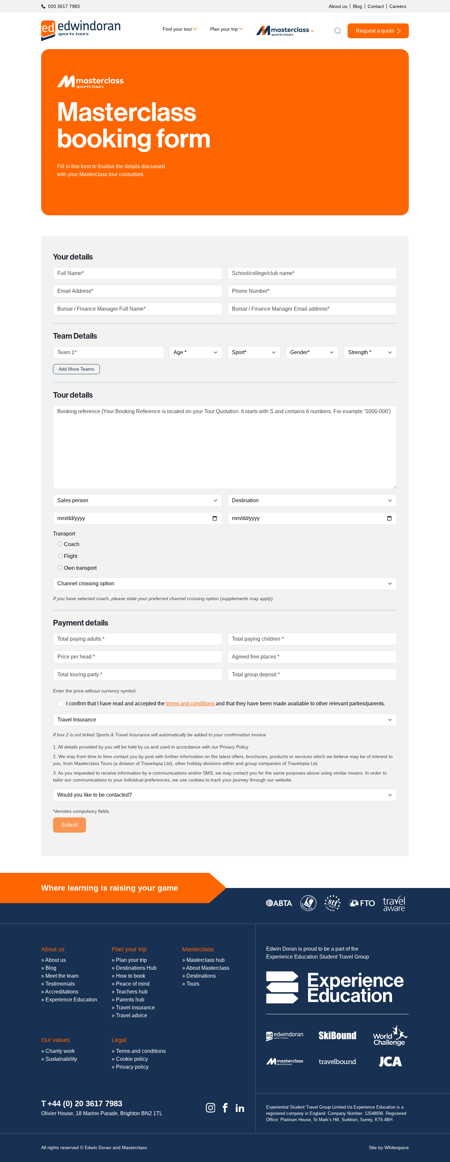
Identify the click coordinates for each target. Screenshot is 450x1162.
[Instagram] (210, 1108)
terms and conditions (190, 703)
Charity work (60, 1051)
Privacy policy (132, 1067)
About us (338, 6)
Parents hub (130, 999)
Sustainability (61, 1059)
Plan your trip (224, 29)
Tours (192, 984)
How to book (130, 976)
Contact (376, 6)
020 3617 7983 (64, 6)
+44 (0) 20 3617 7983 (84, 1103)
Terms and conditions (141, 1051)
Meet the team (61, 976)
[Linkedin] (240, 1108)
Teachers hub (132, 991)
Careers (397, 6)
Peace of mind (133, 984)
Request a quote (375, 31)
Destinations (201, 976)
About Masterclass (207, 968)
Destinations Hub (136, 968)
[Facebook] (225, 1108)
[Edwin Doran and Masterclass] (80, 30)
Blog (357, 6)
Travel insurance (135, 1007)
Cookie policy (132, 1059)
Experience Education (71, 999)
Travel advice (131, 1015)
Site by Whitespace (389, 1147)
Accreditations (61, 991)
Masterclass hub (205, 960)
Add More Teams (76, 369)
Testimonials (60, 984)
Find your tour (177, 29)
